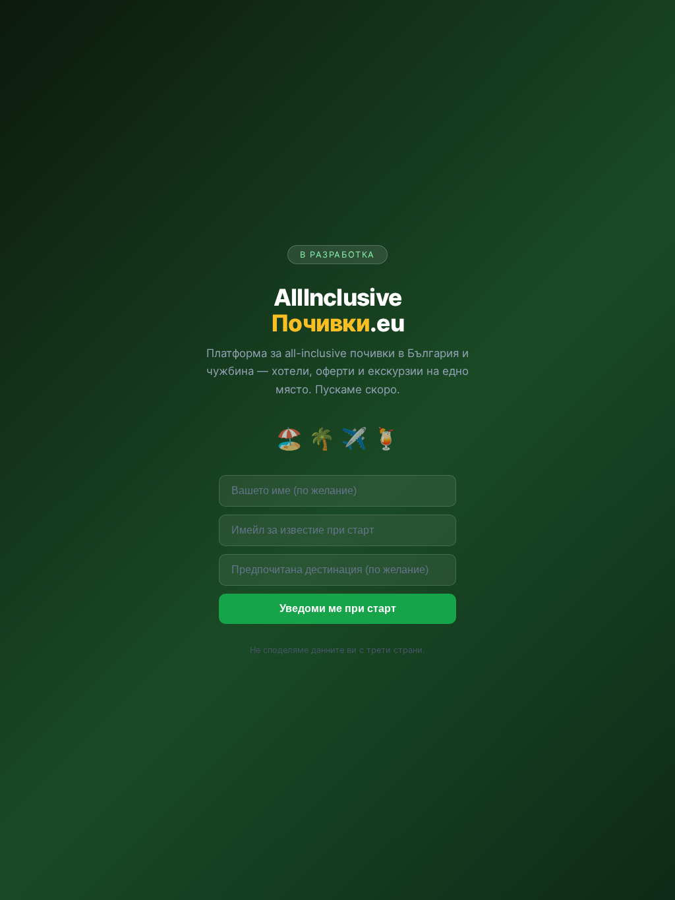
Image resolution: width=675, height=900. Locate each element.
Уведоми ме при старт (337, 608)
